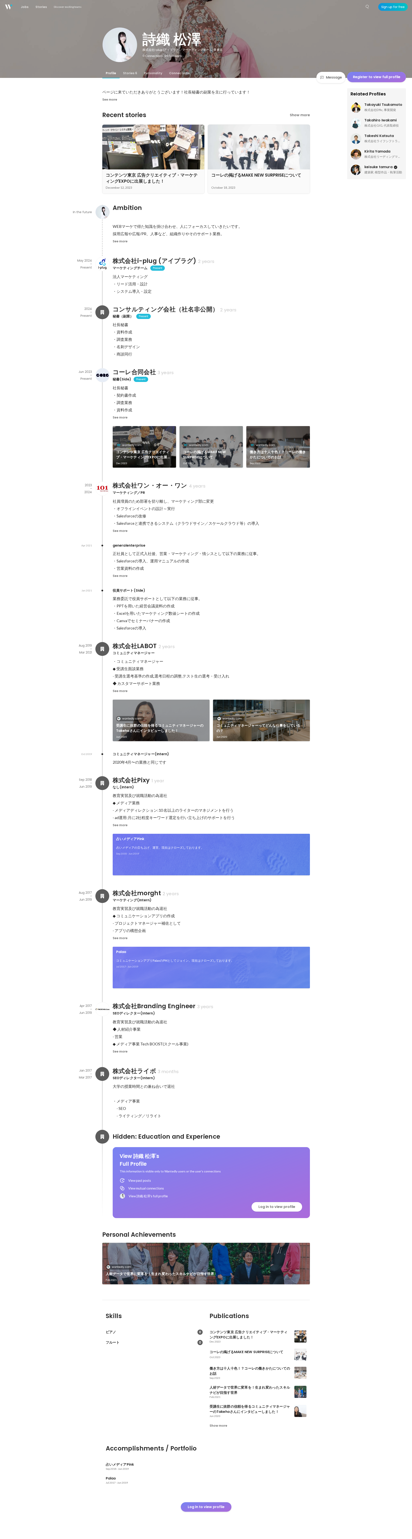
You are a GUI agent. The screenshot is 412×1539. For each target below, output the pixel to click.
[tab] (111, 73)
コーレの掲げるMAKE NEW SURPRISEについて (204, 454)
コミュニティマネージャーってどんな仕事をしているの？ (258, 728)
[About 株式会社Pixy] (102, 783)
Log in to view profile (276, 1206)
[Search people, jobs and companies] (367, 7)
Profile (111, 73)
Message (334, 77)
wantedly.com (131, 445)
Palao (121, 951)
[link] (144, 447)
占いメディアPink (130, 838)
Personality (153, 73)
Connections (179, 73)
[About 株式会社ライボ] (102, 1074)
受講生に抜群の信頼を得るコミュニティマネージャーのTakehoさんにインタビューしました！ (160, 728)
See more (109, 99)
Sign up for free (393, 7)
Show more (300, 115)
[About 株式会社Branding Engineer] (102, 1009)
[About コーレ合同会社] (102, 375)
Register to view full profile (376, 76)
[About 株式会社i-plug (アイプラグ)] (102, 264)
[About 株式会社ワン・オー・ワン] (102, 488)
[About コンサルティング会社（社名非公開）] (102, 312)
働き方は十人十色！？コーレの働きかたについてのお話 (278, 454)
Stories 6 (130, 73)
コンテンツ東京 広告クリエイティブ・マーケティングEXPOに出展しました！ (143, 454)
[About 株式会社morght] (102, 896)
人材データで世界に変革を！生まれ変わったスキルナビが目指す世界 (160, 1273)
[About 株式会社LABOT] (102, 649)
